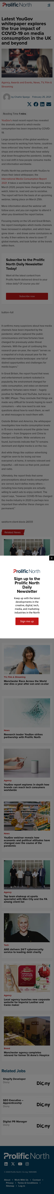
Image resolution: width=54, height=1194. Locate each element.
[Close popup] (51, 558)
